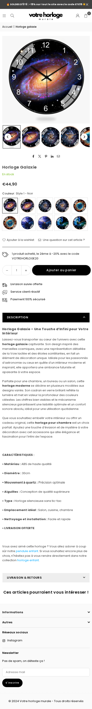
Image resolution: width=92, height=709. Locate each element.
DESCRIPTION (17, 317)
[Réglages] (78, 16)
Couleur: (17, 193)
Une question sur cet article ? (63, 240)
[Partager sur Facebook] (33, 156)
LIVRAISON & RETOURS (24, 578)
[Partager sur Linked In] (52, 156)
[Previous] (7, 136)
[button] (86, 16)
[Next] (84, 136)
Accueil (7, 27)
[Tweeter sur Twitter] (40, 156)
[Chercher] (12, 15)
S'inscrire (12, 682)
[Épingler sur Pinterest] (46, 156)
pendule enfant (27, 551)
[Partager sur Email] (58, 156)
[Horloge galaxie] (11, 136)
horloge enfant (28, 560)
